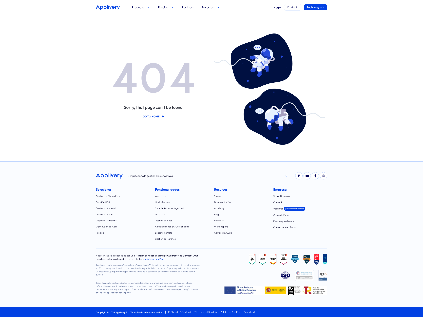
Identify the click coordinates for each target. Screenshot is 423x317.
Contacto (278, 202)
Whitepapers (221, 226)
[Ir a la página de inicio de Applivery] (108, 7)
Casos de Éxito (280, 215)
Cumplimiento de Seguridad (169, 208)
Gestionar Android (105, 208)
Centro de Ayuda (223, 232)
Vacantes (288, 208)
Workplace (160, 196)
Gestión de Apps (163, 220)
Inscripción (160, 214)
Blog (216, 214)
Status (217, 196)
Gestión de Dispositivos (108, 196)
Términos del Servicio (205, 312)
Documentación (222, 202)
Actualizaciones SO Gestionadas (172, 226)
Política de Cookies (230, 312)
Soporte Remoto (163, 232)
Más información (154, 259)
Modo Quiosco (162, 202)
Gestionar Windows (106, 220)
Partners (219, 220)
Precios (100, 232)
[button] (141, 7)
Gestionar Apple (104, 214)
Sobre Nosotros (281, 196)
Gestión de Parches (165, 238)
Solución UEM (103, 202)
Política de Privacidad (179, 312)
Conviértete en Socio (284, 227)
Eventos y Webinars (283, 221)
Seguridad (249, 312)
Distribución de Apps (106, 226)
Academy (219, 208)
